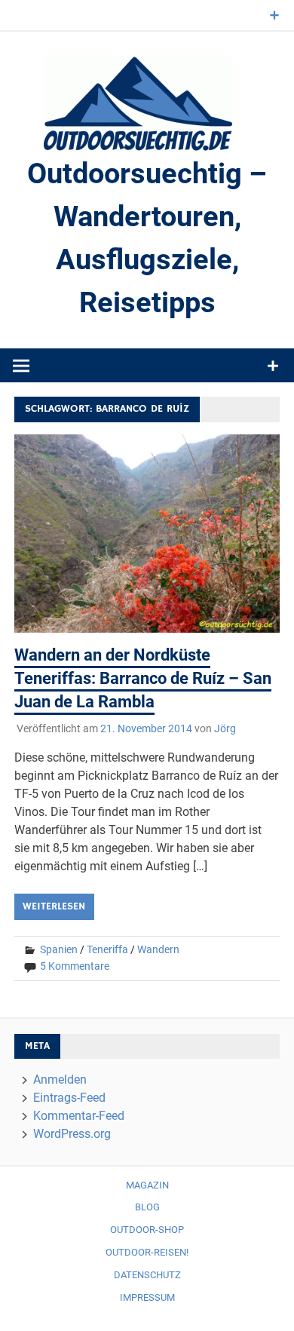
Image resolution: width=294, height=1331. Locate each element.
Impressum (147, 1297)
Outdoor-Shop (147, 1229)
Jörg (225, 728)
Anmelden (60, 1079)
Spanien (59, 949)
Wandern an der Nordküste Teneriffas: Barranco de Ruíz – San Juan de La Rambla (142, 678)
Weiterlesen (54, 906)
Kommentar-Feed (78, 1116)
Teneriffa (107, 949)
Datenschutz (147, 1274)
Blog (147, 1207)
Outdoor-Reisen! (147, 1252)
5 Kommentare (74, 966)
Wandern (158, 949)
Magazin (147, 1185)
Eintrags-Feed (69, 1097)
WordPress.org (72, 1134)
